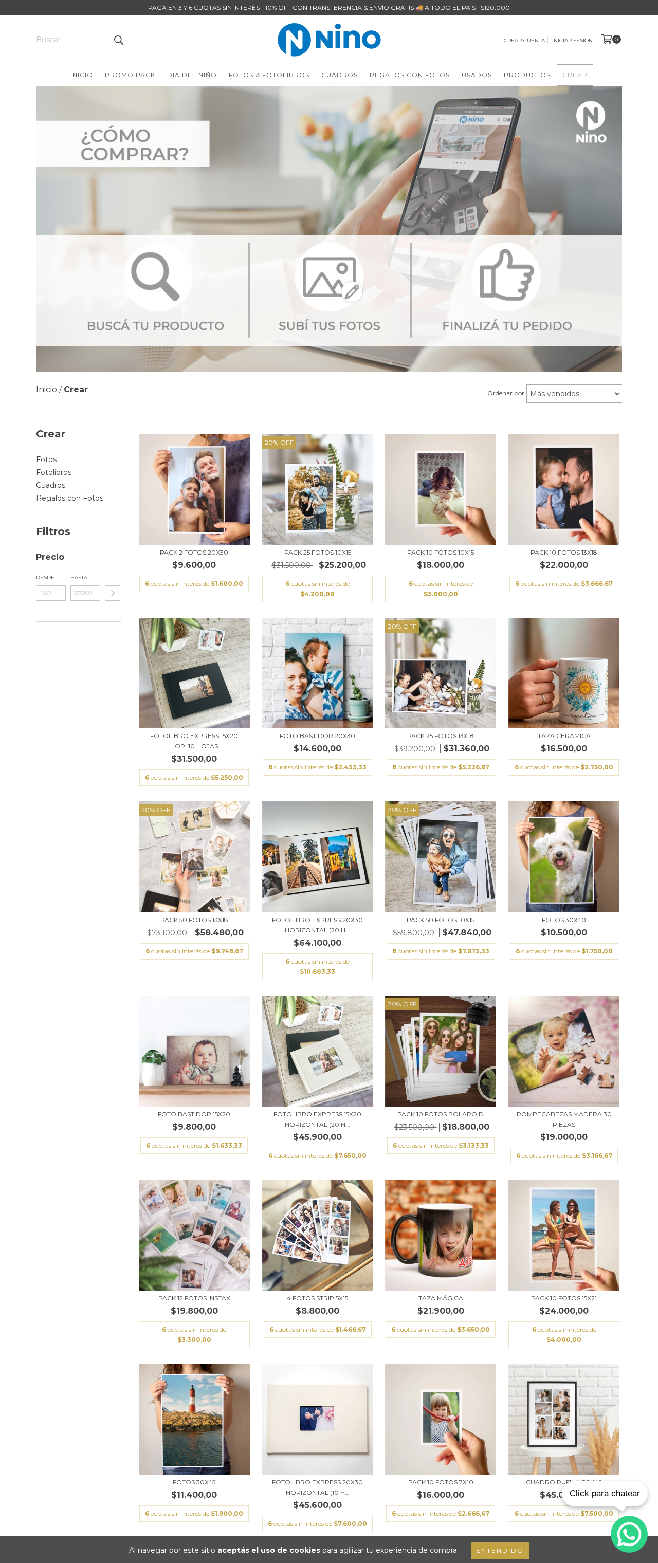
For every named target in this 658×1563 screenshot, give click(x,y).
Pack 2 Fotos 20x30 (194, 552)
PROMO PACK (130, 75)
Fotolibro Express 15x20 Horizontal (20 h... (317, 1119)
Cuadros (339, 75)
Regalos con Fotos (410, 75)
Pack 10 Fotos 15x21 (564, 1298)
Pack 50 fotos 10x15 (440, 920)
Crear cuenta (524, 40)
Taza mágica (440, 1298)
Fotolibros (53, 472)
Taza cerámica (564, 736)
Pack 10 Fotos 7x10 (440, 1482)
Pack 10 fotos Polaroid (440, 1114)
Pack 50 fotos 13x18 (194, 920)
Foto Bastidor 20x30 (317, 736)
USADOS (477, 75)
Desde (45, 577)
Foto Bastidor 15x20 (194, 1114)
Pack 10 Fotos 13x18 (564, 552)
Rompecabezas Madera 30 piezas (564, 1119)
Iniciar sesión (572, 40)
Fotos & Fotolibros (269, 75)
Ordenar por (505, 393)
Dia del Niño (192, 75)
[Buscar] (118, 40)
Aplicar (112, 593)
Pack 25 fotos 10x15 (317, 552)
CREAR (575, 75)
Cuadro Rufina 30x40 (564, 1482)
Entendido (500, 1550)
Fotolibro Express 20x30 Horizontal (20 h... (317, 925)
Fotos (46, 459)
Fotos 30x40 (564, 920)
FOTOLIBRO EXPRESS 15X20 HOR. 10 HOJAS (194, 741)
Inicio (81, 75)
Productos (527, 75)
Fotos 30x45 (194, 1482)
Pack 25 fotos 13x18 (440, 736)
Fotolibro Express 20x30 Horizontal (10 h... (317, 1487)
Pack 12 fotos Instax (194, 1298)
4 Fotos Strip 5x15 (317, 1298)
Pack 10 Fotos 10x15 (440, 552)
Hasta (78, 577)
